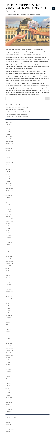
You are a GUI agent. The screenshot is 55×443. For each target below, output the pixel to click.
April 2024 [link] (8, 178)
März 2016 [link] (8, 367)
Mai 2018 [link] (8, 308)
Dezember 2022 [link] (9, 216)
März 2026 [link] (8, 134)
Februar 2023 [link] (9, 211)
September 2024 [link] (9, 169)
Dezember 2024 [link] (9, 162)
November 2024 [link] (9, 164)
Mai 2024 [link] (8, 176)
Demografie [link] (8, 424)
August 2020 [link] (8, 265)
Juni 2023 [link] (8, 202)
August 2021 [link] (8, 244)
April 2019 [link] (8, 282)
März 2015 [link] (8, 395)
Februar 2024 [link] (9, 183)
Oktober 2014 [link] (9, 406)
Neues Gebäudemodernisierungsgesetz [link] (15, 109)
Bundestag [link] (27, 14)
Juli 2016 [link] (8, 357)
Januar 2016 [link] (8, 371)
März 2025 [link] (8, 157)
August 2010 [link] (8, 411)
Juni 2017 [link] (8, 334)
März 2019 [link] (8, 284)
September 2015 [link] (9, 381)
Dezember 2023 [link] (9, 188)
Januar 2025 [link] (8, 160)
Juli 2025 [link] (8, 150)
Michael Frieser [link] (10, 14)
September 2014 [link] (9, 409)
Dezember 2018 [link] (9, 291)
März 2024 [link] (8, 181)
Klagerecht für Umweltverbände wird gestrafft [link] (16, 114)
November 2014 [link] (9, 404)
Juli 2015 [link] (8, 385)
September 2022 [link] (9, 221)
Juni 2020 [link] (8, 268)
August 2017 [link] (8, 329)
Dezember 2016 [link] (9, 348)
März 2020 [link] (8, 272)
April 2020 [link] (8, 270)
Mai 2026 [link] (8, 129)
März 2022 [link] (8, 232)
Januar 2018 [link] (8, 317)
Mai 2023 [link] (8, 204)
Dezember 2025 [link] (9, 141)
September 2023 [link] (9, 195)
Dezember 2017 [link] (9, 319)
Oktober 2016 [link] (9, 352)
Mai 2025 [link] (8, 155)
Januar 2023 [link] (8, 214)
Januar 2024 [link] (8, 185)
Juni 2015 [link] (8, 388)
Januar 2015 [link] (8, 399)
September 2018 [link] (9, 298)
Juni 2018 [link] (8, 305)
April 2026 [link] (8, 131)
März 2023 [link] (8, 209)
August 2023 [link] (8, 197)
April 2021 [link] (8, 251)
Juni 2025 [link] (8, 153)
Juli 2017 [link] (8, 331)
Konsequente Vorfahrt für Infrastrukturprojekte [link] (17, 116)
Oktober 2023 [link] (9, 193)
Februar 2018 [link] (9, 315)
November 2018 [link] (9, 294)
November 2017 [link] (9, 322)
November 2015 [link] (9, 376)
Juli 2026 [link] (8, 124)
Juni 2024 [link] (8, 174)
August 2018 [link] (8, 301)
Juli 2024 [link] (8, 171)
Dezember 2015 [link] (9, 374)
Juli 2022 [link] (8, 223)
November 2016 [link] (9, 350)
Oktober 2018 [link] (9, 296)
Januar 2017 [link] (8, 345)
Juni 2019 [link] (8, 277)
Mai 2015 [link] (8, 390)
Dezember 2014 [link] (9, 402)
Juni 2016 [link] (8, 359)
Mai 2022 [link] (8, 228)
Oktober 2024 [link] (9, 167)
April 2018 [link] (8, 310)
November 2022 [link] (9, 218)
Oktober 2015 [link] (9, 378)
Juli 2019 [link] (8, 275)
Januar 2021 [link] (8, 258)
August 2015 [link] (8, 383)
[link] (53, 8)
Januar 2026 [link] (8, 138)
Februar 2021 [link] (9, 256)
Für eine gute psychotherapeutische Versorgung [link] (17, 107)
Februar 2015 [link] (9, 397)
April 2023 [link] (8, 207)
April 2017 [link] (8, 338)
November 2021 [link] (9, 240)
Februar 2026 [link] (9, 136)
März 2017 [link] (8, 341)
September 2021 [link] (9, 242)
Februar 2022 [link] (9, 235)
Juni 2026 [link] (8, 127)
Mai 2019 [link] (8, 279)
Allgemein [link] (22, 14)
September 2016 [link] (9, 355)
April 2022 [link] (8, 230)
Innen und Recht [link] (33, 14)
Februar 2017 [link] (9, 343)
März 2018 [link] (8, 312)
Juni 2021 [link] (8, 247)
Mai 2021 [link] (8, 249)
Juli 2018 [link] (8, 303)
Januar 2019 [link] (8, 289)
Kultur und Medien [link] (10, 429)
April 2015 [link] (8, 392)
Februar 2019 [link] (9, 287)
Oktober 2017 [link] (9, 324)
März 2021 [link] (8, 254)
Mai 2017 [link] (8, 336)
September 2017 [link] (9, 327)
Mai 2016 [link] (8, 362)
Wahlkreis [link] (39, 14)
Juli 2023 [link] (8, 200)
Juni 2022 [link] (8, 225)
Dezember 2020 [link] (9, 261)
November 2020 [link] (9, 263)
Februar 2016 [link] (9, 369)
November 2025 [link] (9, 143)
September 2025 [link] (9, 148)
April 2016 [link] (8, 364)
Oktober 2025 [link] (9, 145)
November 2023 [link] (9, 190)
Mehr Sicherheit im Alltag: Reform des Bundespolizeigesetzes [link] (20, 111)
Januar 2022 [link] (8, 237)
